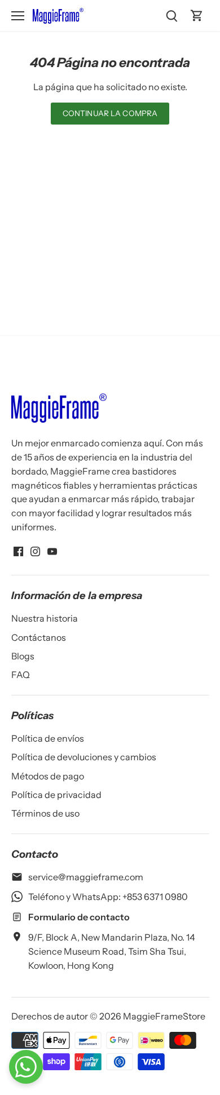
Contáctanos (38, 637)
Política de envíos (47, 738)
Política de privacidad (56, 794)
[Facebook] (18, 550)
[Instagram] (35, 550)
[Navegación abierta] (17, 15)
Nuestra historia (44, 618)
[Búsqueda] (172, 15)
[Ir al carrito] (197, 15)
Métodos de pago (47, 776)
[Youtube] (52, 550)
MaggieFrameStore (164, 1016)
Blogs (22, 656)
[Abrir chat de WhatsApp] (26, 1067)
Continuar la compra (110, 113)
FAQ (20, 674)
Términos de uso (45, 813)
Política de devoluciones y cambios (83, 756)
